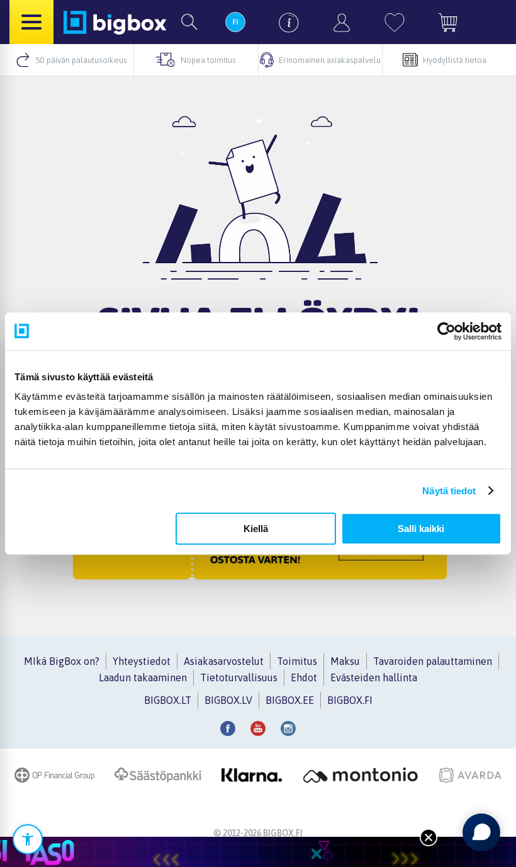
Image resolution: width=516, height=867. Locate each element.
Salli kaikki (421, 528)
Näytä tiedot (449, 490)
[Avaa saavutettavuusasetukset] (28, 839)
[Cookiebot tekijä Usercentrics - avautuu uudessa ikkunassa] (446, 331)
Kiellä (256, 528)
